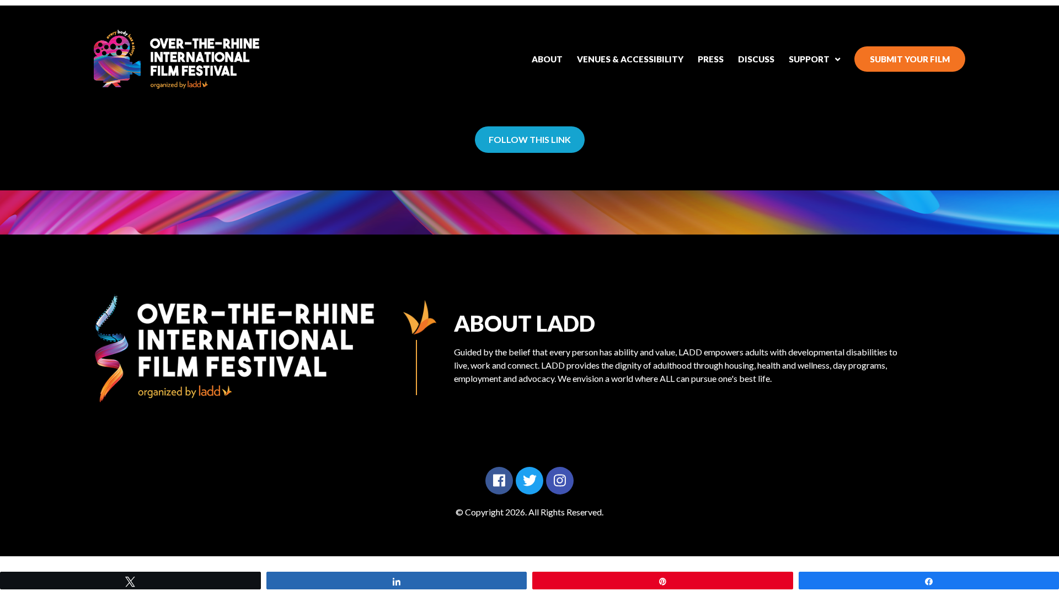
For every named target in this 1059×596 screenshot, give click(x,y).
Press (711, 59)
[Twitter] (529, 480)
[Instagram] (560, 480)
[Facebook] (499, 480)
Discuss (756, 59)
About (547, 59)
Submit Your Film (910, 59)
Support (809, 59)
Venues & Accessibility (630, 59)
